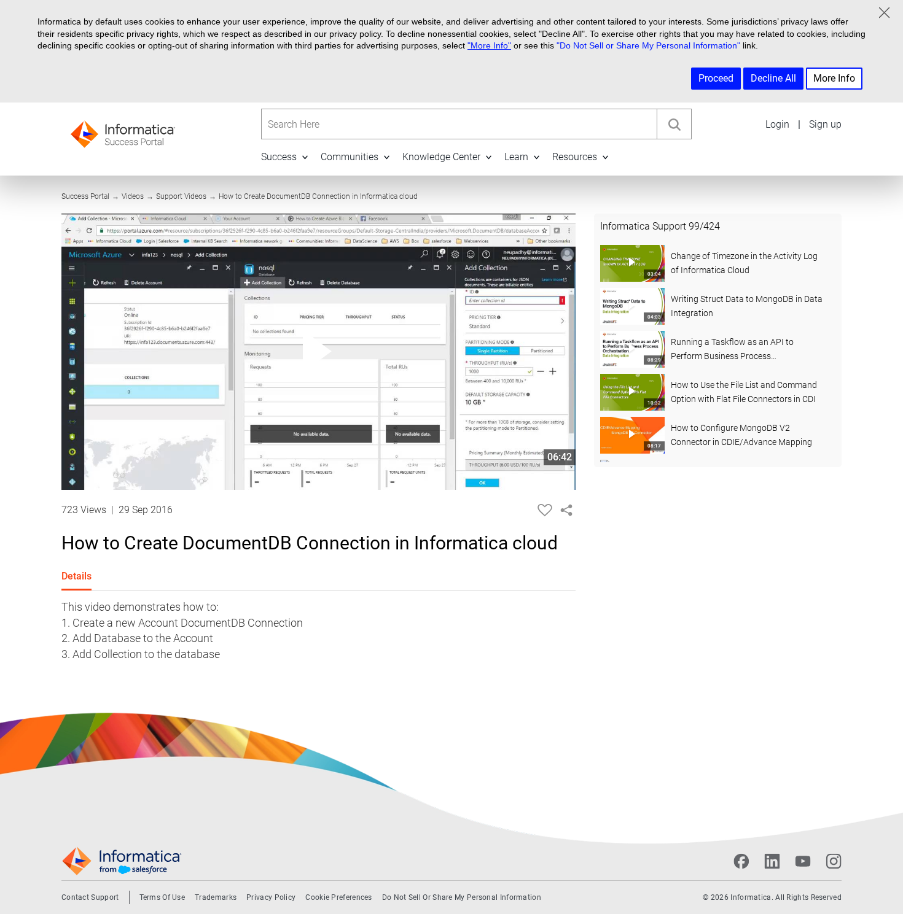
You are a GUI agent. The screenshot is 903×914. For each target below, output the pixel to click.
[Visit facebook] (741, 861)
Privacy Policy (270, 897)
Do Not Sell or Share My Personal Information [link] (461, 897)
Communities (349, 157)
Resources (574, 157)
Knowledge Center (441, 157)
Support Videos (181, 196)
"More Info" (489, 45)
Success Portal (85, 196)
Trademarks (216, 897)
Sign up (825, 124)
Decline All (773, 78)
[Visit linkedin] (772, 861)
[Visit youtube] (803, 861)
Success (279, 157)
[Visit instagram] (834, 861)
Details (76, 576)
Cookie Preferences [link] (338, 897)
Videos (133, 196)
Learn (516, 157)
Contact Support (90, 897)
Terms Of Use (162, 897)
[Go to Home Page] (122, 130)
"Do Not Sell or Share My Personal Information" (648, 45)
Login (777, 124)
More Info (834, 78)
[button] (305, 156)
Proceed (715, 78)
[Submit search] (674, 124)
